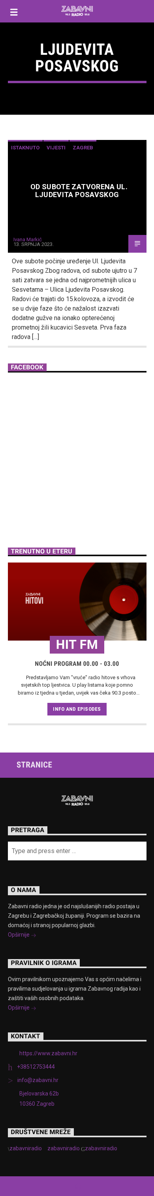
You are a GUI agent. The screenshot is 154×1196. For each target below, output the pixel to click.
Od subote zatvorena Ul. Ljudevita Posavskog (79, 191)
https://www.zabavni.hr (48, 1053)
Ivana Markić (27, 239)
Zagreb (83, 148)
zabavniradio (25, 1148)
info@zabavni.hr (37, 1080)
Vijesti (56, 148)
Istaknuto (25, 148)
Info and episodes (77, 709)
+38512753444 (36, 1067)
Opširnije (19, 934)
